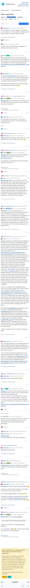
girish (4, 388)
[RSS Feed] (18, 19)
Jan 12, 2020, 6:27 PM (19, 152)
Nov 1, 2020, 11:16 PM (18, 484)
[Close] (27, 550)
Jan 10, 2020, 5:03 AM (18, 28)
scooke (4, 178)
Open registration (17, 516)
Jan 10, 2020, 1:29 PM (18, 55)
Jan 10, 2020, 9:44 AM (14, 44)
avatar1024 (5, 416)
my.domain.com (13, 271)
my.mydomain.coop (19, 356)
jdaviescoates (6, 28)
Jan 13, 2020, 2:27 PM (18, 376)
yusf (3, 44)
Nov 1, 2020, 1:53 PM (18, 433)
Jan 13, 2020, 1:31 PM (18, 341)
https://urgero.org (4, 108)
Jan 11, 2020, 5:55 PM (17, 117)
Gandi (10, 37)
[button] (2, 586)
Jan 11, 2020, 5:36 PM (19, 98)
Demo (19, 6)
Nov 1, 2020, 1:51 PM (16, 416)
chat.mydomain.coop (6, 361)
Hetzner (13, 37)
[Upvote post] (26, 40)
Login (9, 576)
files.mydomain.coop (6, 363)
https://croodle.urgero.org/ (16, 498)
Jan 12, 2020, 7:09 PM (15, 178)
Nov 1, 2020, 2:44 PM (18, 447)
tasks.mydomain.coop (20, 361)
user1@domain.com (19, 292)
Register (5, 576)
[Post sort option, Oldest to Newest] (2, 24)
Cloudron (4, 37)
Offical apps (25, 2)
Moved (4, 17)
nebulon (4, 55)
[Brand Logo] (3, 4)
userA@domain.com (6, 311)
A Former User (6, 433)
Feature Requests (11, 17)
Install (27, 6)
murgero (4, 98)
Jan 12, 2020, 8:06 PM (21, 208)
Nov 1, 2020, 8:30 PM (19, 463)
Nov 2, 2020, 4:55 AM (19, 514)
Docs (23, 6)
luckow (4, 208)
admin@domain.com (6, 292)
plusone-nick (5, 117)
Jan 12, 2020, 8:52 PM (15, 238)
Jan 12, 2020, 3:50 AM (18, 135)
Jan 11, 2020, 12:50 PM (18, 73)
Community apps (23, 4)
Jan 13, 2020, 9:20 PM (18, 388)
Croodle (9, 493)
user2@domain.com (6, 293)
